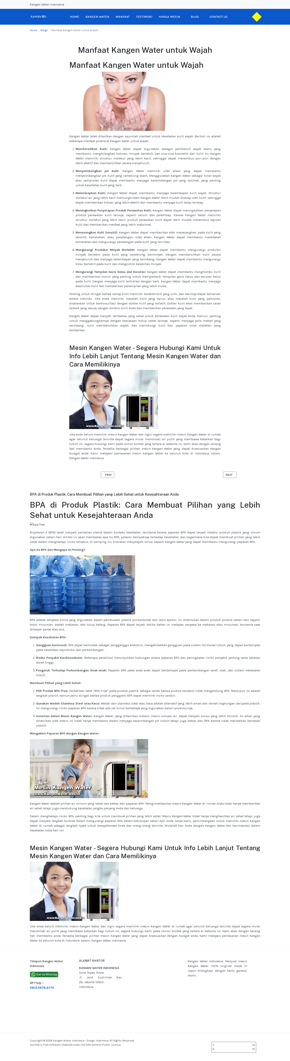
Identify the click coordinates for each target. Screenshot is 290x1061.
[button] (171, 17)
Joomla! (35, 1044)
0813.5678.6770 (42, 987)
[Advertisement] (164, 989)
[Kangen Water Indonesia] (38, 16)
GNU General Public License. (103, 1044)
